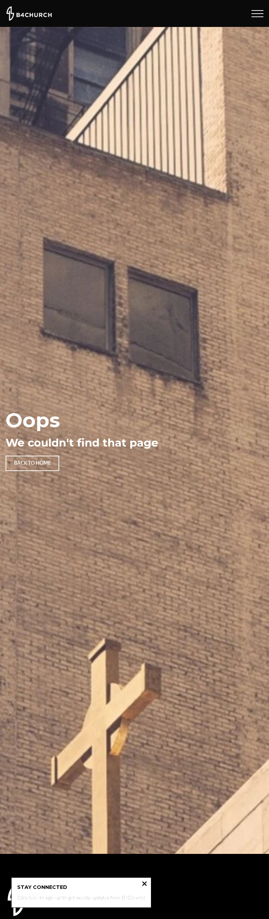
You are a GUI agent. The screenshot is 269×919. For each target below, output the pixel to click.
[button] (257, 14)
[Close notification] (144, 884)
